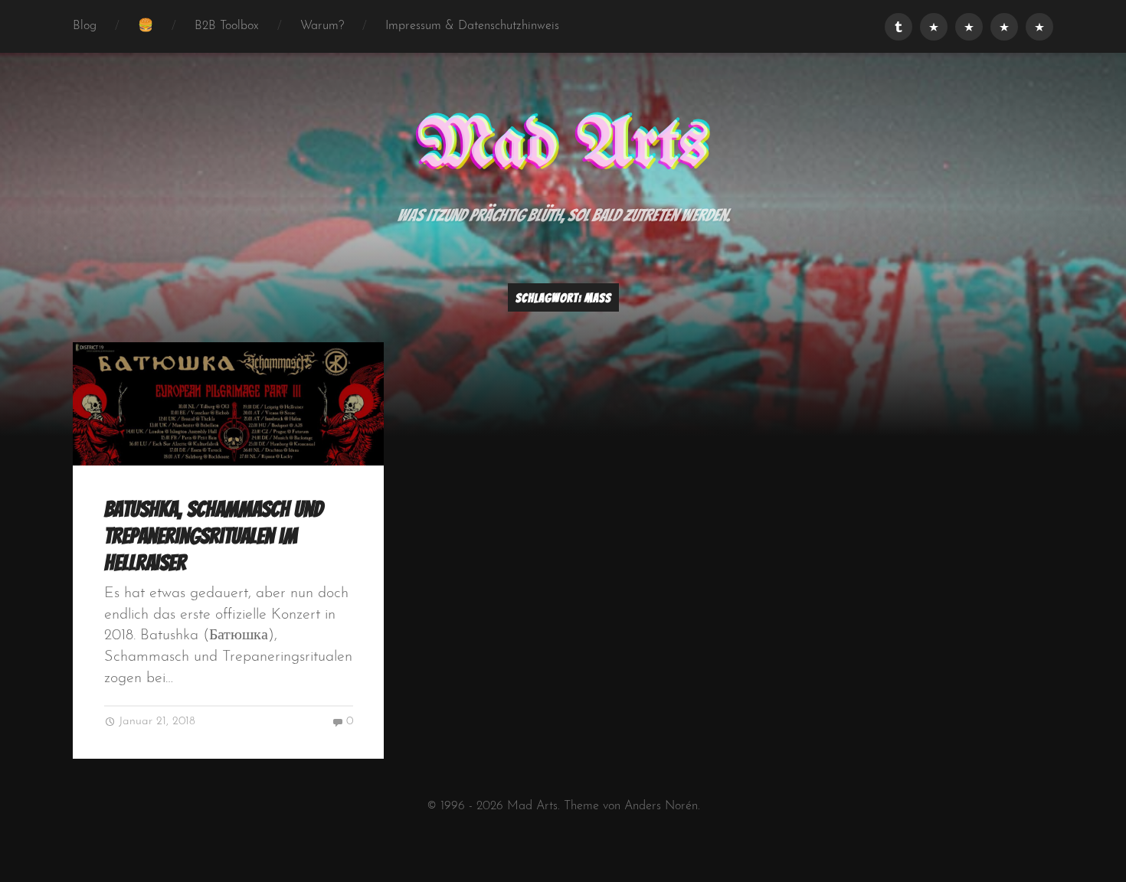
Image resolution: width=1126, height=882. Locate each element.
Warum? (322, 26)
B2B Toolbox (227, 26)
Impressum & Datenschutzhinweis (472, 26)
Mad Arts (563, 146)
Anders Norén (661, 806)
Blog (85, 26)
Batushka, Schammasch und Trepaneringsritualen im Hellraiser (213, 535)
